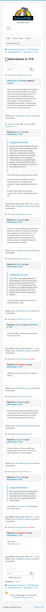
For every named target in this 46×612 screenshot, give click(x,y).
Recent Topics (18, 38)
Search (27, 38)
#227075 (22, 319)
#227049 (22, 75)
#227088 (22, 527)
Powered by (17, 597)
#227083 (22, 396)
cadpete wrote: (18, 142)
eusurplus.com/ (22, 506)
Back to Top (38, 607)
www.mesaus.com (14, 544)
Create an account (24, 116)
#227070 (22, 259)
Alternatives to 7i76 (14, 80)
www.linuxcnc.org (12, 43)
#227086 (22, 472)
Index (8, 38)
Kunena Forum (27, 597)
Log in (13, 116)
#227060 (22, 214)
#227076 (22, 359)
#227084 (22, 434)
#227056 (8, 126)
